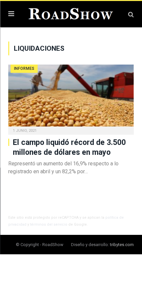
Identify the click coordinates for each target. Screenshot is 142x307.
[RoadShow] (71, 13)
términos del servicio (48, 224)
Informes (24, 68)
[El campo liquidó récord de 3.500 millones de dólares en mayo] (71, 97)
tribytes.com (122, 244)
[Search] (131, 14)
